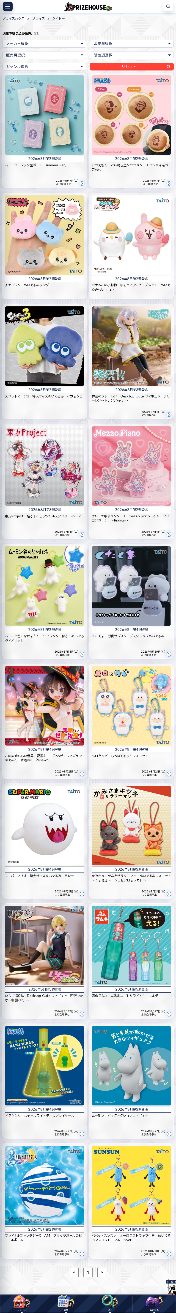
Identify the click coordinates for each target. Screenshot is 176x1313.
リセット (128, 67)
